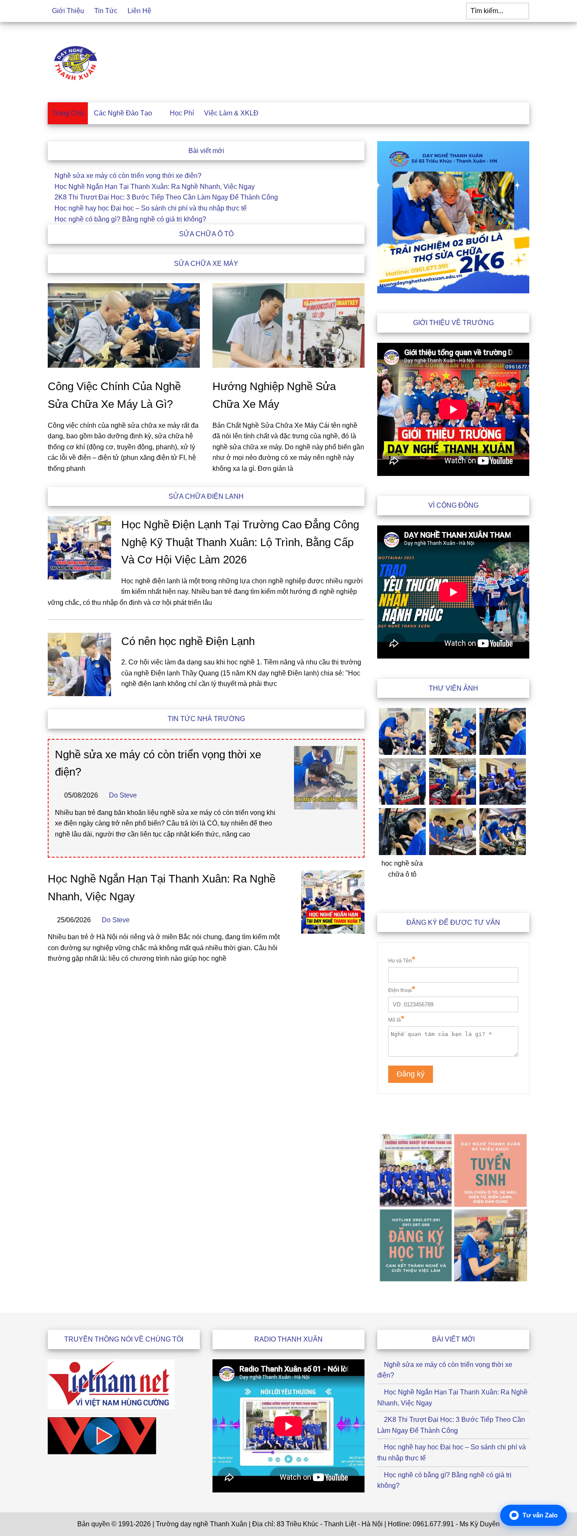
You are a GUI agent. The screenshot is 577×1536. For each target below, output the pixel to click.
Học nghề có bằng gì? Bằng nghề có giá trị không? (130, 219)
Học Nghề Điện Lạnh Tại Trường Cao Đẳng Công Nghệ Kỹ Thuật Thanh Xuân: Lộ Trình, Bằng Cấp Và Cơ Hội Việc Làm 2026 (240, 542)
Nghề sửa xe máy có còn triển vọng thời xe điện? (127, 175)
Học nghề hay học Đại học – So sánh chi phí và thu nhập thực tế (150, 208)
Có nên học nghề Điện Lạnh (188, 641)
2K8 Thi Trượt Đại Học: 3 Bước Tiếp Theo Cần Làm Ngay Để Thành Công (166, 197)
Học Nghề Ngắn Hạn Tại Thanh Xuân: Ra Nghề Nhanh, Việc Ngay (154, 186)
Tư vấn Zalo (540, 1515)
